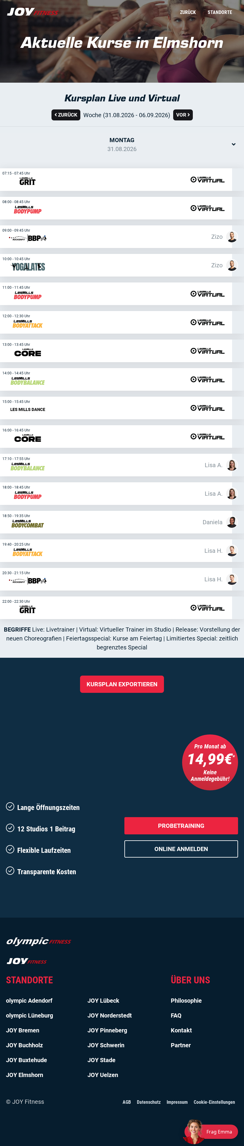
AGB (127, 1102)
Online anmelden (181, 849)
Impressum (177, 1102)
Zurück (188, 12)
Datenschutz (149, 1102)
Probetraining (181, 825)
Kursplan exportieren (122, 684)
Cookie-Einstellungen (214, 1102)
